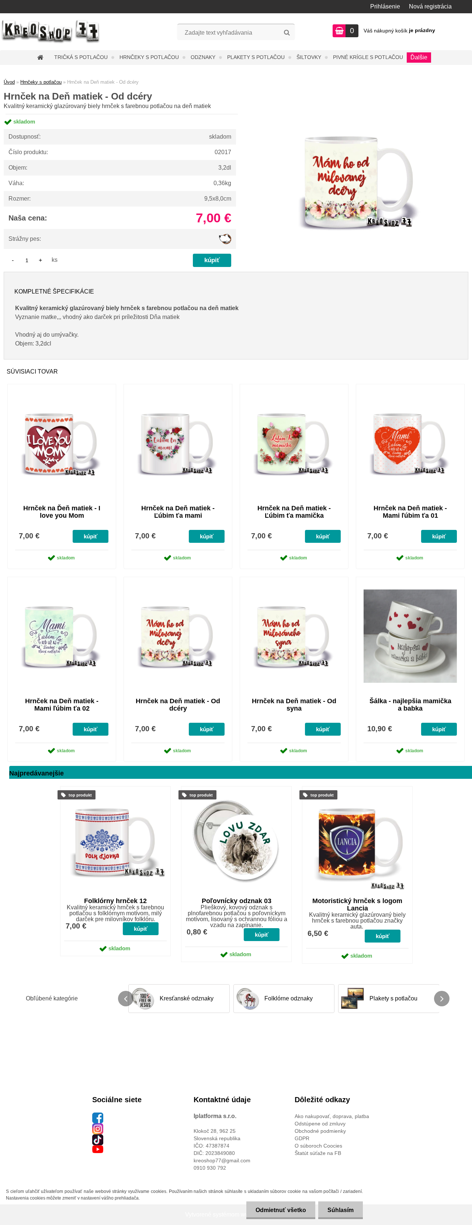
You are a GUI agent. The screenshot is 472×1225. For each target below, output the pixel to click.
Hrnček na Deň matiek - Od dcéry (178, 704)
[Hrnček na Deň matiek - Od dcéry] (360, 114)
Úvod (9, 82)
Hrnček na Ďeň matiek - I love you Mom (61, 511)
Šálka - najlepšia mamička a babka (410, 704)
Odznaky (203, 57)
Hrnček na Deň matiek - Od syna (294, 704)
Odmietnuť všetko (281, 1210)
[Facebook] (97, 1116)
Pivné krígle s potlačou (368, 57)
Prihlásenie (385, 6)
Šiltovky (308, 57)
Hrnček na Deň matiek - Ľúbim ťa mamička (294, 511)
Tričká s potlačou (81, 57)
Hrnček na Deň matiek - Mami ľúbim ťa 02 (61, 704)
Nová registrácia (430, 6)
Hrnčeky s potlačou (149, 57)
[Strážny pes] (225, 236)
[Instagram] (97, 1127)
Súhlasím (340, 1210)
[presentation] (125, 998)
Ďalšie (418, 57)
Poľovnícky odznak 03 (236, 901)
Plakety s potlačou (256, 57)
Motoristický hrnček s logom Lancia (357, 904)
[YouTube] (97, 1149)
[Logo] (50, 31)
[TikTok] (97, 1138)
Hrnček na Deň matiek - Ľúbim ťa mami (178, 511)
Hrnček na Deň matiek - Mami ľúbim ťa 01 (410, 511)
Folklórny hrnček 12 (115, 901)
